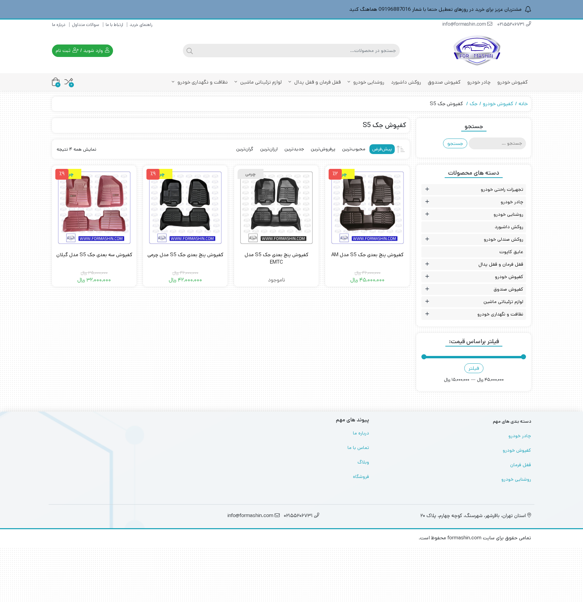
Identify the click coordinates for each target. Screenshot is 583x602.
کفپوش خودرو (512, 82)
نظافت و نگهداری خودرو (202, 82)
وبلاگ (363, 462)
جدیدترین (294, 149)
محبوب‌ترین (353, 149)
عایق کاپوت (511, 251)
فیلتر (474, 368)
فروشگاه (361, 476)
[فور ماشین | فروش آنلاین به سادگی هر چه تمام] (477, 50)
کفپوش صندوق (444, 82)
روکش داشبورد (406, 82)
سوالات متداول (85, 25)
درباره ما (58, 25)
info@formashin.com (464, 24)
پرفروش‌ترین (323, 149)
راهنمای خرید (141, 25)
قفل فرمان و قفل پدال (317, 82)
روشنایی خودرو (368, 82)
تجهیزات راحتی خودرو (502, 189)
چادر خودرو (479, 82)
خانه (523, 103)
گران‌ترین (244, 149)
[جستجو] (189, 50)
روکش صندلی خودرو (503, 239)
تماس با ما (358, 447)
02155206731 (511, 24)
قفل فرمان (520, 464)
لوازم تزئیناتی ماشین (260, 82)
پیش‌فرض (382, 149)
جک (473, 103)
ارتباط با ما (114, 25)
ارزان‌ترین (269, 149)
